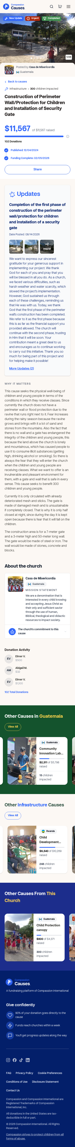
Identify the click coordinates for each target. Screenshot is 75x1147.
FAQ (8, 1073)
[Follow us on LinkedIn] (28, 1060)
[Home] (22, 982)
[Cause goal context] (67, 136)
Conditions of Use (17, 1082)
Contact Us (13, 1090)
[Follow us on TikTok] (21, 1060)
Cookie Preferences (50, 1073)
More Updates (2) (21, 368)
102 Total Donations (16, 692)
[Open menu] (68, 6)
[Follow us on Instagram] (8, 1060)
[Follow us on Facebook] (15, 1060)
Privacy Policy (24, 1073)
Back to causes (17, 82)
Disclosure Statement (45, 1082)
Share (37, 169)
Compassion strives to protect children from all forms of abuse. (35, 1136)
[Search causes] (51, 6)
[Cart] (60, 6)
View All (13, 727)
